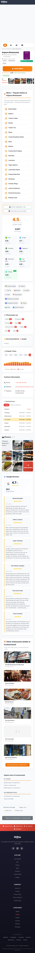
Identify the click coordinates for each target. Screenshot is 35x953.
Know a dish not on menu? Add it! (18, 211)
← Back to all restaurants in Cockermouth (17, 818)
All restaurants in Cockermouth (12, 796)
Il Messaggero (13, 937)
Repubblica (5, 937)
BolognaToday (11, 939)
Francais (17, 920)
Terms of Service (17, 897)
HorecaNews (21, 937)
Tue (21, 355)
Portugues (17, 927)
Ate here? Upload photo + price (18, 207)
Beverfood (28, 937)
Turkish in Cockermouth (10, 785)
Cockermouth (8, 48)
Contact (17, 891)
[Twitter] (21, 848)
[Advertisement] (17, 23)
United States (17, 874)
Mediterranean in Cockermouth (12, 782)
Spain (17, 868)
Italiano (17, 911)
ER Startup (18, 939)
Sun (11, 355)
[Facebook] (13, 848)
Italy (17, 862)
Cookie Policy (17, 900)
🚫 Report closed (18, 810)
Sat (6, 355)
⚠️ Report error (8, 810)
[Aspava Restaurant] (5, 81)
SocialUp (25, 939)
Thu (31, 355)
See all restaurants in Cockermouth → (17, 764)
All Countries (17, 859)
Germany (17, 871)
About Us (17, 888)
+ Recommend (6, 75)
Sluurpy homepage (8, 798)
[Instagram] (17, 848)
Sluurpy (17, 877)
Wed (26, 355)
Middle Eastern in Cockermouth (12, 787)
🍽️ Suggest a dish (22, 807)
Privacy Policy (17, 894)
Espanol (17, 917)
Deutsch (17, 923)
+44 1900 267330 (21, 382)
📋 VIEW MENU (17, 68)
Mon (16, 355)
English (17, 914)
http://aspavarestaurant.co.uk (24, 387)
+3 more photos (28, 466)
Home (3, 48)
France (17, 865)
